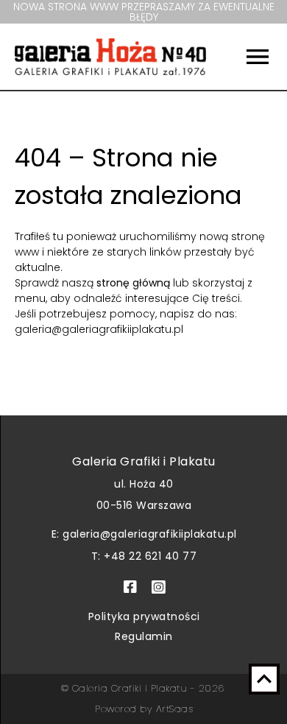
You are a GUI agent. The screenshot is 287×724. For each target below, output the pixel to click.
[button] (246, 56)
